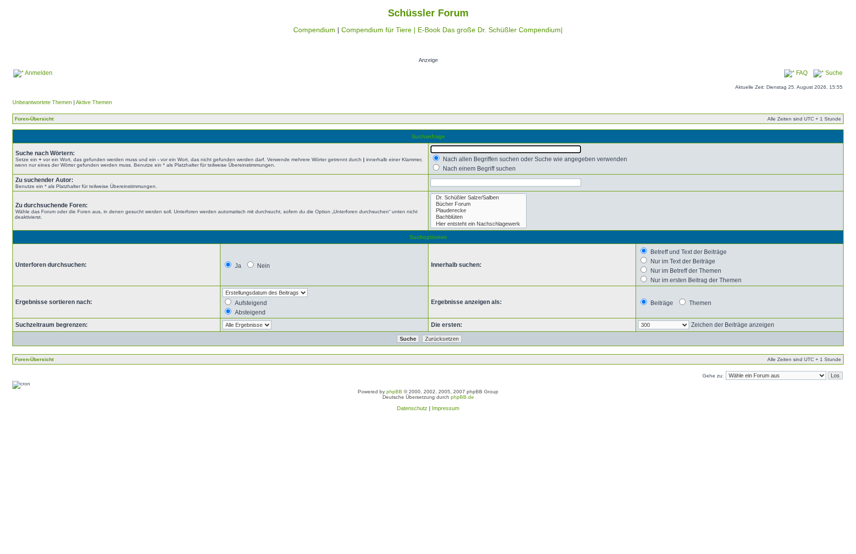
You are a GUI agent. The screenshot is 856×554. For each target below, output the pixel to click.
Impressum (445, 408)
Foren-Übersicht (34, 119)
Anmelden (38, 72)
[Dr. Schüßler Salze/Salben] (478, 197)
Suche (833, 72)
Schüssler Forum (428, 12)
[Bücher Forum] (478, 204)
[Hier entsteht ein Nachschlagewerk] (478, 224)
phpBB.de (462, 397)
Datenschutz (412, 408)
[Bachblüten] (478, 217)
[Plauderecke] (478, 210)
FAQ (801, 72)
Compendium (314, 30)
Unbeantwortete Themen (42, 102)
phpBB (394, 391)
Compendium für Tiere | (379, 30)
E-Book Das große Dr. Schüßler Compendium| (490, 30)
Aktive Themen (94, 102)
